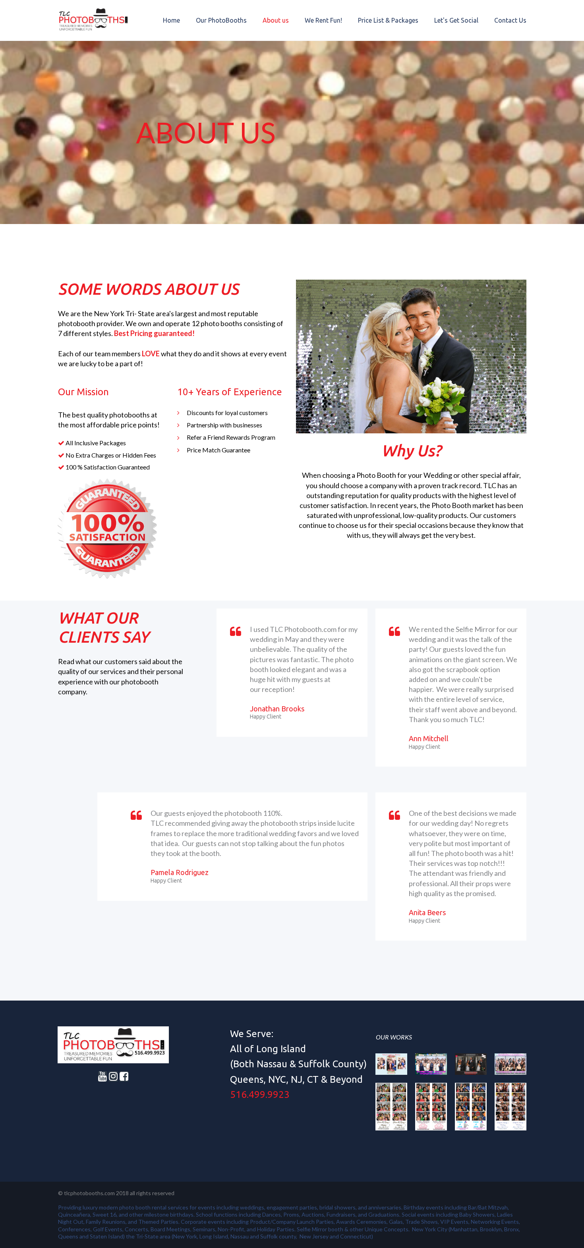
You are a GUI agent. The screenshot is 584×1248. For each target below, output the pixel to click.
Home (171, 20)
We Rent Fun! (323, 20)
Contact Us (510, 20)
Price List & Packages (388, 20)
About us (276, 20)
